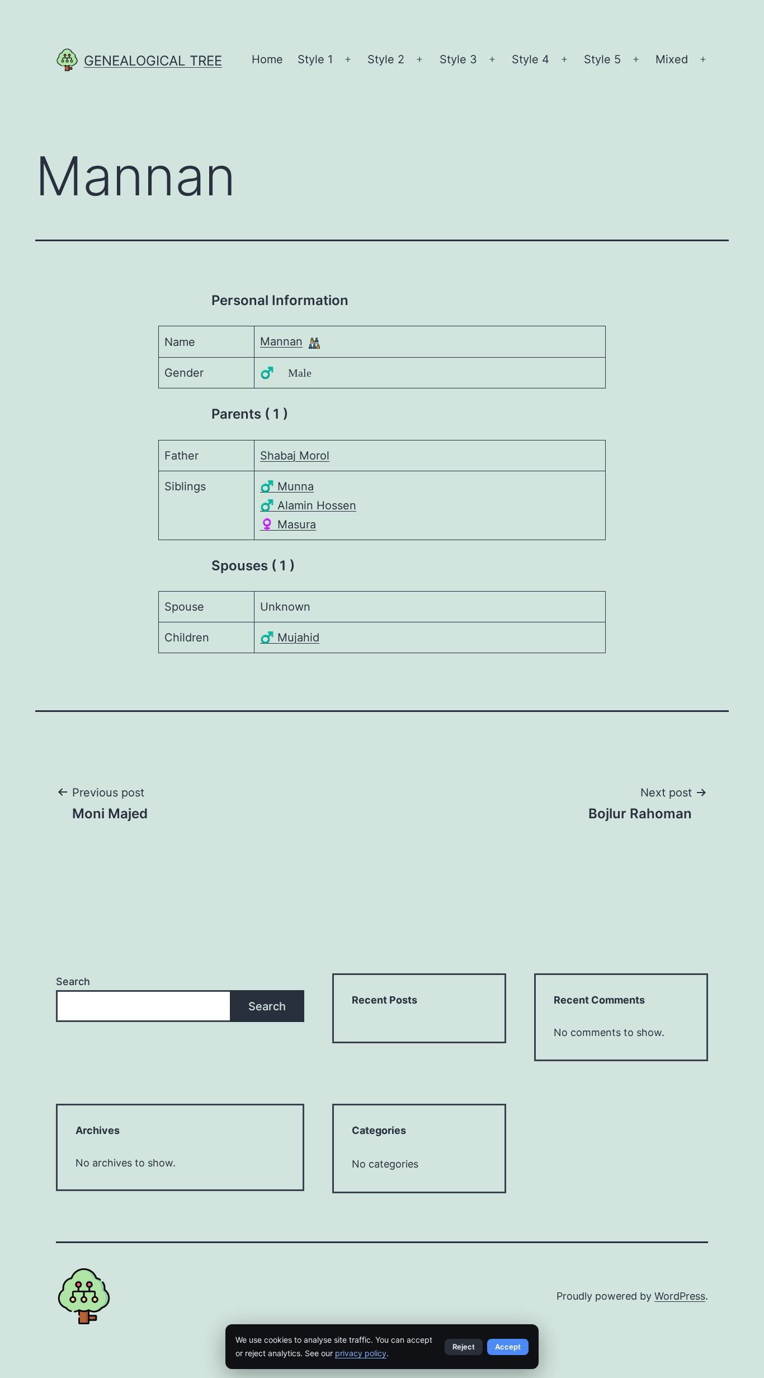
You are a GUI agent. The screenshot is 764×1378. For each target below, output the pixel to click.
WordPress (679, 1296)
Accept (508, 1346)
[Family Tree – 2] (314, 341)
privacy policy (360, 1353)
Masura (288, 524)
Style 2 (385, 59)
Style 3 (458, 59)
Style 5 (602, 59)
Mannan (281, 341)
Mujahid (289, 637)
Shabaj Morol (294, 455)
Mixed (671, 59)
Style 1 (315, 59)
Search (73, 981)
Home (267, 59)
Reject (463, 1346)
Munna (287, 486)
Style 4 (530, 59)
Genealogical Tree (153, 61)
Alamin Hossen (308, 505)
